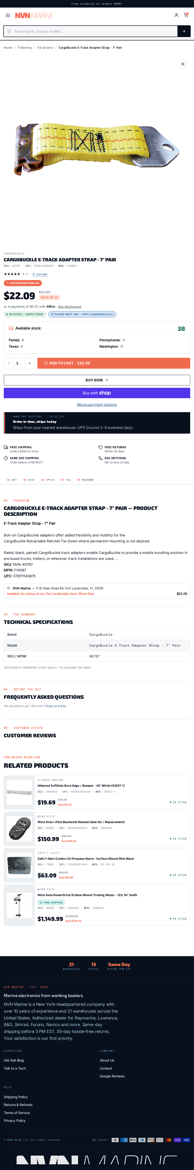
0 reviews (40, 274)
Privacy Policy (15, 1120)
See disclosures (69, 306)
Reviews (85, 480)
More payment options (97, 404)
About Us (107, 1060)
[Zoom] (183, 64)
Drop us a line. (55, 706)
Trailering (24, 47)
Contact (106, 1068)
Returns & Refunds (18, 1105)
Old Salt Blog (14, 1060)
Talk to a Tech (15, 1068)
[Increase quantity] (29, 363)
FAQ (66, 480)
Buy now (94, 380)
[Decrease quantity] (8, 363)
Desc (29, 480)
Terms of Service (17, 1113)
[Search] (183, 31)
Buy (12, 480)
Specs (47, 480)
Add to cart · (69, 363)
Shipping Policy (16, 1097)
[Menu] (8, 15)
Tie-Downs (45, 47)
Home (8, 47)
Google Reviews (112, 1076)
